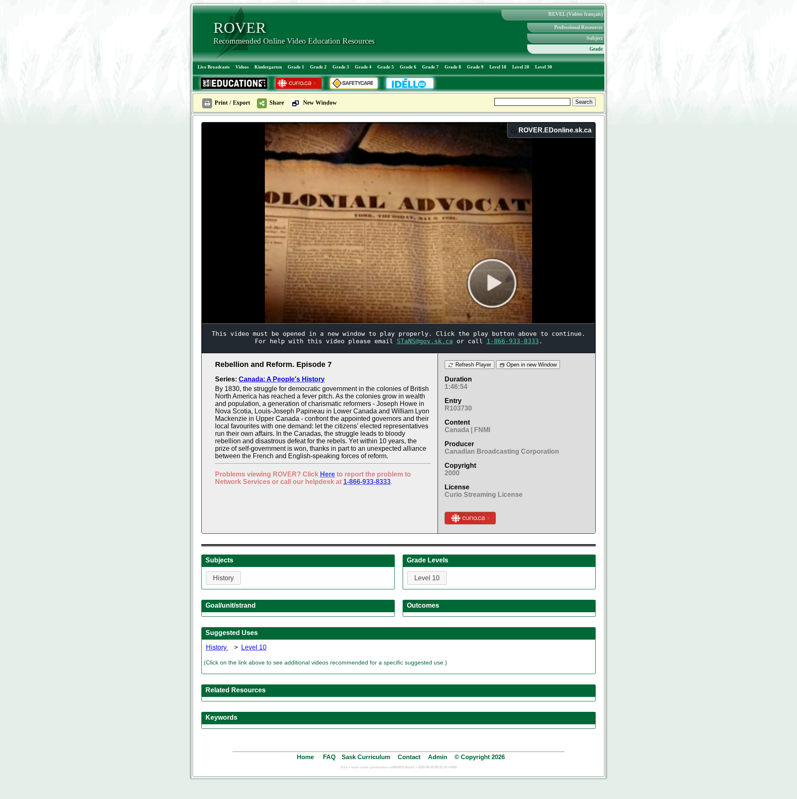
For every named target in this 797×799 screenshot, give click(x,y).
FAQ (329, 756)
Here (327, 474)
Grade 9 (475, 66)
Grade (596, 49)
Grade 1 (296, 66)
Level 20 (520, 66)
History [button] (223, 578)
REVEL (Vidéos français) (575, 14)
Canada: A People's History (282, 379)
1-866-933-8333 (367, 481)
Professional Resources (578, 27)
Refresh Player (472, 365)
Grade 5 (385, 66)
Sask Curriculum (366, 756)
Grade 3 (340, 66)
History (217, 647)
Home (306, 756)
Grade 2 (318, 66)
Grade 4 (363, 66)
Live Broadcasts (214, 66)
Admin (437, 756)
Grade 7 (430, 66)
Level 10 (497, 66)
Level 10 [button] (427, 578)
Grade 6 (408, 66)
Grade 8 (453, 66)
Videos (242, 66)
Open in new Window (531, 365)
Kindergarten (268, 66)
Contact (409, 756)
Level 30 (543, 66)
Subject (595, 38)
